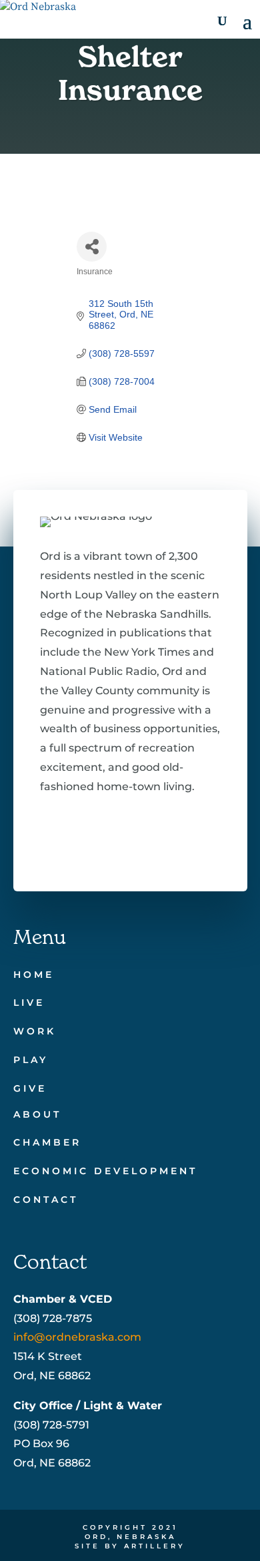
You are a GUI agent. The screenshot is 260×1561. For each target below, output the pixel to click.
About (37, 1114)
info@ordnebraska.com (77, 1337)
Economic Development (105, 1171)
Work (34, 1031)
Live (29, 1002)
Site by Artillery (130, 1546)
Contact (45, 1200)
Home (33, 975)
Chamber (47, 1142)
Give (30, 1088)
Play (30, 1060)
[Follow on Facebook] (48, 838)
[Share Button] (92, 247)
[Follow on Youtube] (176, 838)
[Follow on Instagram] (133, 838)
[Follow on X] (90, 838)
